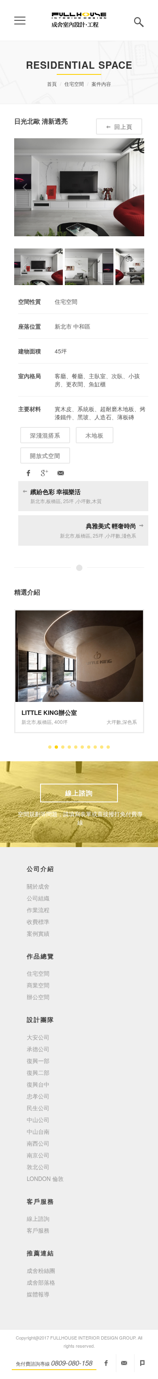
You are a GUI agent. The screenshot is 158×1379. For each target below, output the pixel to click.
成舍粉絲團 (41, 1270)
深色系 (129, 721)
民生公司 (38, 1108)
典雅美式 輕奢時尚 (111, 525)
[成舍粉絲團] (106, 1363)
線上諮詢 (79, 792)
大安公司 (38, 1037)
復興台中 (38, 1084)
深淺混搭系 (45, 435)
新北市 (28, 721)
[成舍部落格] (143, 1363)
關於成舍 (38, 886)
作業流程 (38, 910)
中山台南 (38, 1131)
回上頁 (123, 126)
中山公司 (38, 1119)
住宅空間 (74, 83)
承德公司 (38, 1049)
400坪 (61, 721)
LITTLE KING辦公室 (49, 712)
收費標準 (38, 921)
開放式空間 (45, 455)
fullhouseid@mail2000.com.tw (124, 1363)
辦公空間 (38, 997)
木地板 (94, 435)
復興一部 (38, 1061)
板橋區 (44, 721)
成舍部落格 (41, 1282)
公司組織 (38, 898)
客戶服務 (38, 1230)
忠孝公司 (38, 1096)
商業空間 (38, 985)
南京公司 (38, 1155)
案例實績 (38, 933)
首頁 (52, 83)
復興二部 (38, 1072)
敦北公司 (38, 1167)
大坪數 (114, 721)
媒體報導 (38, 1294)
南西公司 (38, 1143)
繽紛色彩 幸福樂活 (55, 491)
